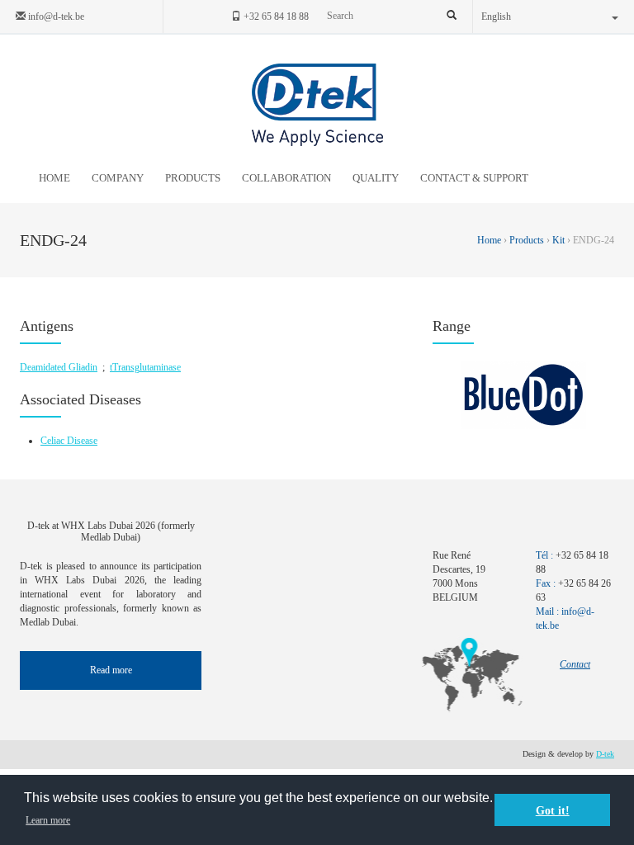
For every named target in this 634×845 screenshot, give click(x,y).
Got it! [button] (553, 810)
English (496, 16)
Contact (575, 664)
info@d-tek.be (55, 16)
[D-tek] (317, 105)
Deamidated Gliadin (58, 367)
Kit (558, 240)
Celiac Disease (68, 440)
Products (526, 240)
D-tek (605, 753)
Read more (111, 670)
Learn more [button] (48, 820)
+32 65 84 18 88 (275, 16)
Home (490, 240)
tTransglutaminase (145, 367)
